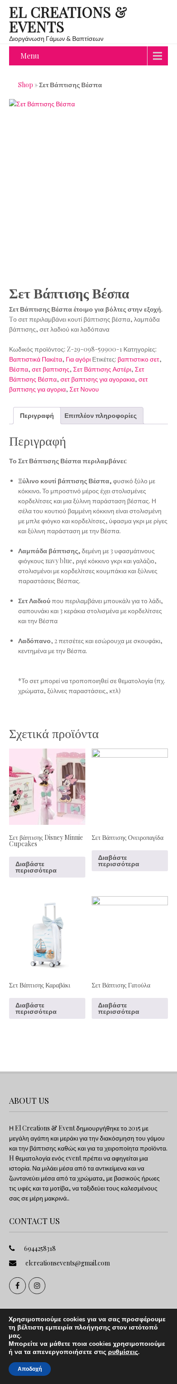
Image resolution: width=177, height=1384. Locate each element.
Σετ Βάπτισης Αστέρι (102, 369)
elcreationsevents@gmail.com (67, 1263)
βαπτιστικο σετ (138, 359)
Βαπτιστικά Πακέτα (35, 359)
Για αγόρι (78, 359)
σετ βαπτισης (50, 369)
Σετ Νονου (84, 389)
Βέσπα (18, 369)
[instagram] (37, 1285)
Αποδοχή (30, 1369)
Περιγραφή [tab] (37, 415)
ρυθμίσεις (123, 1352)
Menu (29, 55)
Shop (25, 84)
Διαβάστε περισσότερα (36, 867)
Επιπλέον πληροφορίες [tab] (100, 415)
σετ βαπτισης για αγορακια (97, 379)
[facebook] (17, 1285)
